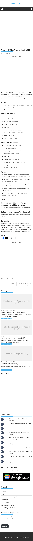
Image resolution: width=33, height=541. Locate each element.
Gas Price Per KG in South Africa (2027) (19, 447)
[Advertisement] (16, 31)
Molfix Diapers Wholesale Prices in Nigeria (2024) (25, 284)
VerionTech (16, 3)
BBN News (3, 491)
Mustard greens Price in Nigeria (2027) (16, 302)
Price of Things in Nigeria (7, 278)
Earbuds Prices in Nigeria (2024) (17, 428)
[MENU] (31, 9)
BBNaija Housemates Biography (9, 497)
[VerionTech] (2, 9)
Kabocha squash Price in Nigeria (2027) (16, 328)
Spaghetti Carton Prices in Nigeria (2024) (20, 423)
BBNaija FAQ (4, 494)
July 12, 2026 (5, 310)
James (11, 53)
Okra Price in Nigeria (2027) (16, 354)
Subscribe (5, 526)
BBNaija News (4, 499)
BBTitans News (5, 502)
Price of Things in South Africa (8, 508)
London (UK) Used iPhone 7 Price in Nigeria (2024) (8, 284)
